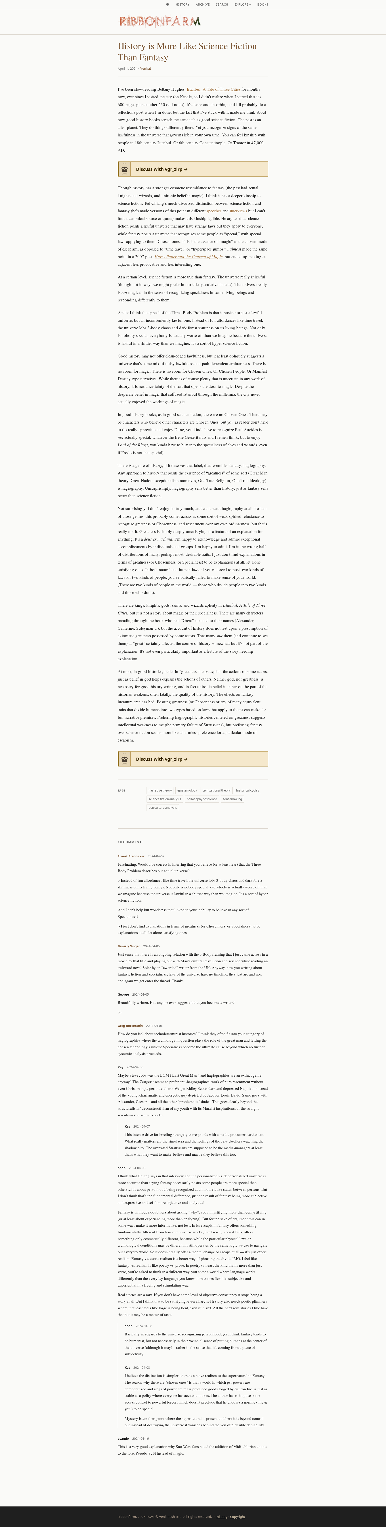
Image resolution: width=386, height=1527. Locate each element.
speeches (214, 210)
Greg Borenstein (130, 1026)
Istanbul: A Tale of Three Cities (213, 89)
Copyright (237, 1516)
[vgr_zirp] (168, 4)
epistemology (187, 790)
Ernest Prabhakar (131, 856)
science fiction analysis (165, 799)
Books (262, 4)
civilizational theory (217, 790)
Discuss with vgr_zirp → (162, 169)
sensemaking (232, 799)
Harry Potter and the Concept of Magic (188, 256)
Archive (203, 4)
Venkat (145, 68)
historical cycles (247, 790)
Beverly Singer (129, 946)
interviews (238, 210)
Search (222, 4)
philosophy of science (202, 799)
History (183, 4)
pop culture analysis (163, 807)
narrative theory (160, 790)
